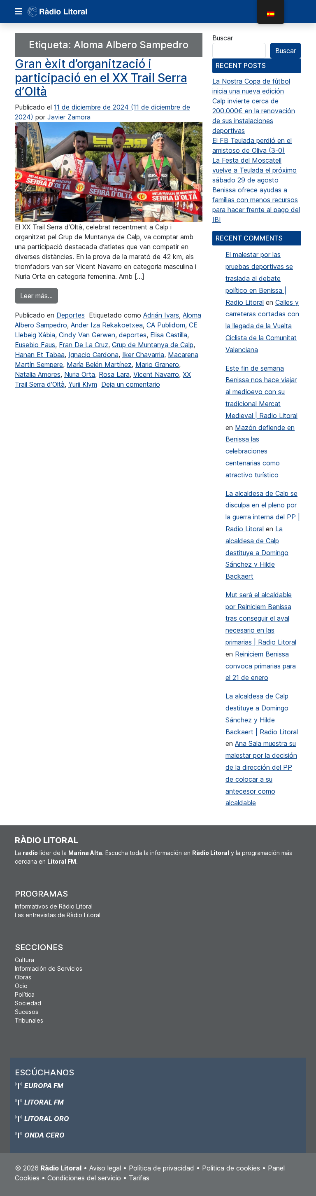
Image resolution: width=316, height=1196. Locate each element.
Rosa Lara (114, 374)
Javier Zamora (69, 117)
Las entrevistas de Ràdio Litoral (57, 914)
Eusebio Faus (35, 345)
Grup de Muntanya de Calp (152, 345)
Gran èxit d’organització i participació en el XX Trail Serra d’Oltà (101, 77)
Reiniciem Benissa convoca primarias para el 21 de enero (260, 666)
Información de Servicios (48, 968)
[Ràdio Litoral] (69, 11)
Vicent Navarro (156, 374)
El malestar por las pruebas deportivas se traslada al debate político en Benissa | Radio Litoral (259, 278)
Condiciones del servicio (84, 1178)
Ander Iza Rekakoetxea (107, 325)
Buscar (222, 38)
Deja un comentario (130, 384)
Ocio (21, 985)
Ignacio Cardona (93, 354)
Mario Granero (157, 364)
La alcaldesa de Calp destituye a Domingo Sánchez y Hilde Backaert (256, 552)
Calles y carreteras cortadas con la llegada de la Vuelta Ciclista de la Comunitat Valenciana (262, 326)
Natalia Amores (37, 374)
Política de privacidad (161, 1168)
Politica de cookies (231, 1168)
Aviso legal (105, 1168)
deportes (132, 335)
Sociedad (28, 1003)
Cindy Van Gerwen (87, 335)
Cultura (24, 959)
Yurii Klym (82, 384)
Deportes (70, 315)
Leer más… (39, 295)
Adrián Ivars (161, 315)
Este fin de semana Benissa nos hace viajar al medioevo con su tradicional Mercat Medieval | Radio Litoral (261, 392)
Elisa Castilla (168, 335)
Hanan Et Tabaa (40, 354)
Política (25, 994)
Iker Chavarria (143, 354)
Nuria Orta (79, 374)
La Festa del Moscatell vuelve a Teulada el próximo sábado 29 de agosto (254, 170)
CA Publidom (165, 325)
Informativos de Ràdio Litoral (54, 906)
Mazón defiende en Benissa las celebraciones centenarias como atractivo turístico (260, 451)
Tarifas (139, 1178)
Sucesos (26, 1011)
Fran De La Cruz (83, 345)
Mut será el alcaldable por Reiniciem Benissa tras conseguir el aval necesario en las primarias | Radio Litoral (260, 618)
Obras (23, 977)
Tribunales (29, 1020)
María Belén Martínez (99, 364)
